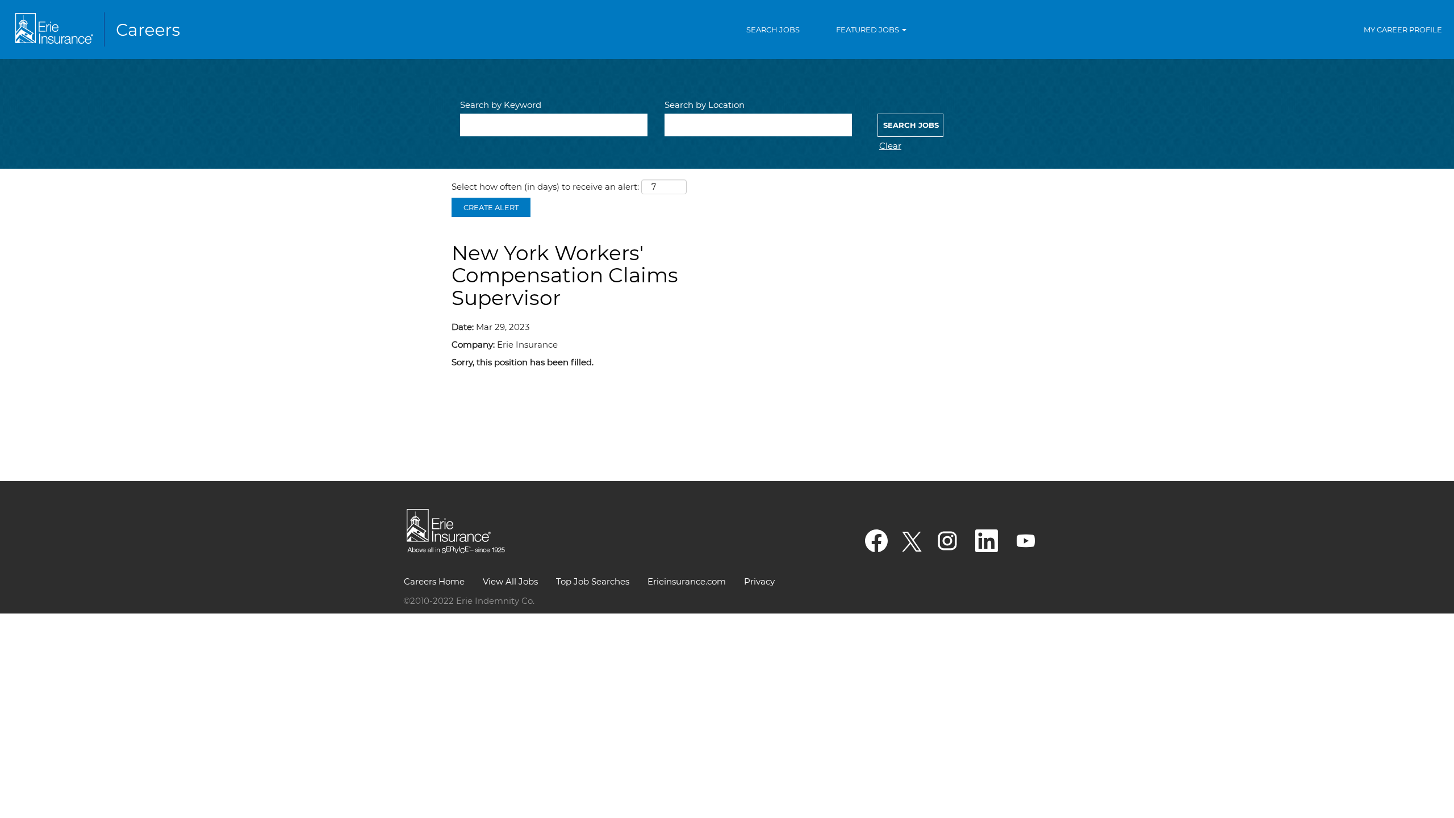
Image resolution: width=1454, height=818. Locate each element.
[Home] (100, 29)
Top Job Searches (592, 581)
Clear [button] (890, 145)
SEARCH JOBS (773, 29)
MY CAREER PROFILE (1403, 29)
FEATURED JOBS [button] (868, 29)
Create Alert (491, 207)
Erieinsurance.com (686, 581)
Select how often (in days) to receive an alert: (545, 186)
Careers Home (434, 581)
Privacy (759, 581)
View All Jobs (510, 581)
